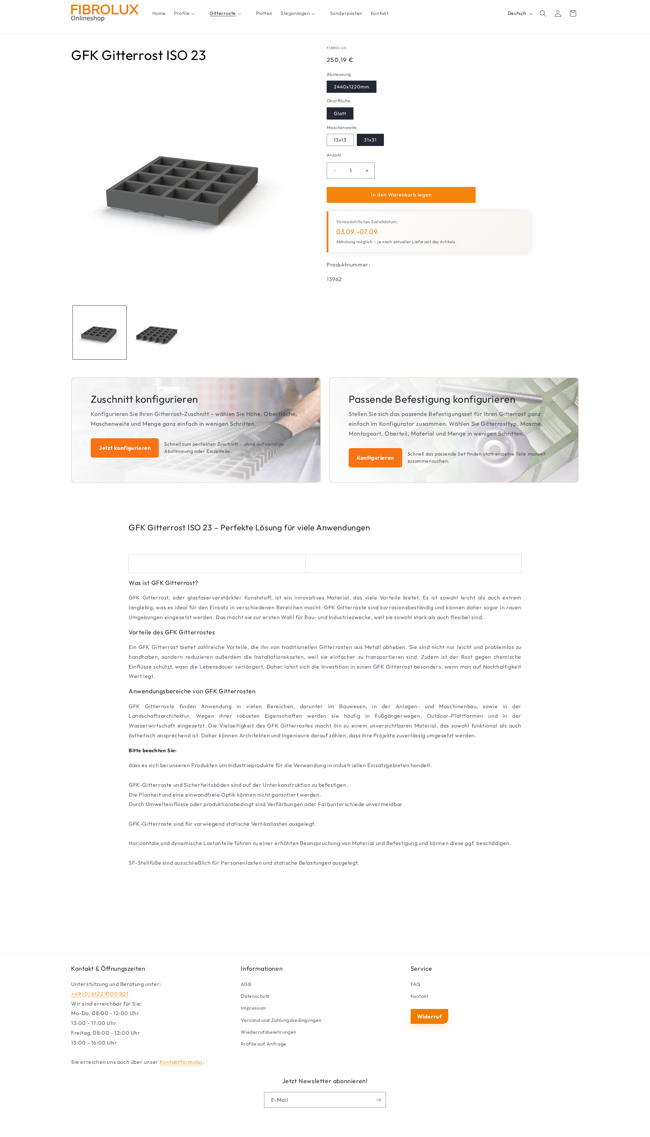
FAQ (415, 984)
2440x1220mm (351, 87)
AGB (246, 984)
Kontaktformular (181, 1061)
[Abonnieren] (378, 1100)
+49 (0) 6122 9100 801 (100, 993)
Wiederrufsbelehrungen (269, 1032)
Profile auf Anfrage (263, 1044)
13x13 (340, 140)
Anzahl (334, 155)
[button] (187, 13)
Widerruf (429, 1016)
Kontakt (420, 996)
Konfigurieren (375, 457)
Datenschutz (255, 996)
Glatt (340, 113)
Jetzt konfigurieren (125, 447)
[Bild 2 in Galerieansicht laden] (156, 332)
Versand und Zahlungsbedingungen (281, 1020)
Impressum (253, 1008)
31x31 (370, 140)
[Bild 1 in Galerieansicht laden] (99, 332)
